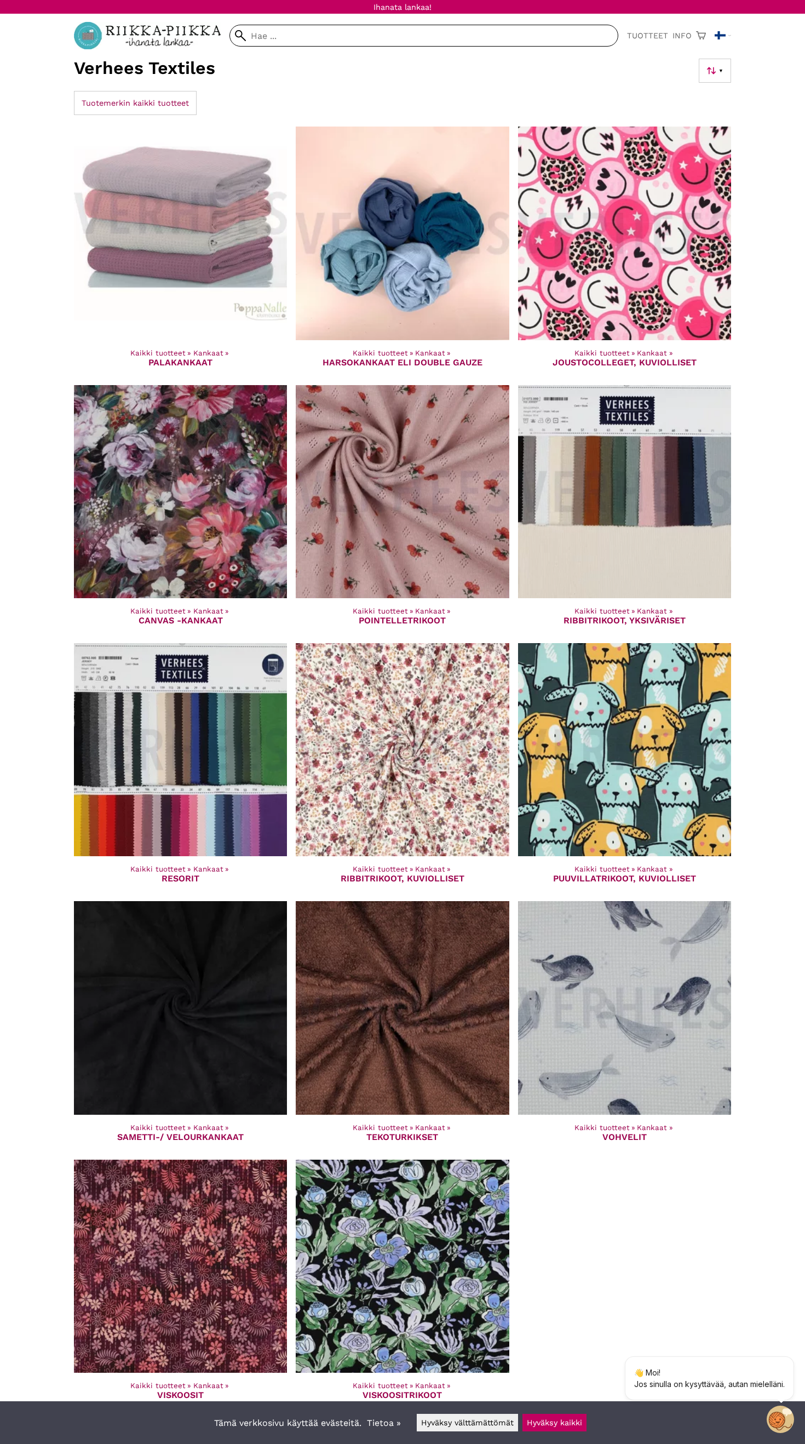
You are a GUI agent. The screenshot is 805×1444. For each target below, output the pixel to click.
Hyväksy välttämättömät (467, 1422)
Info (682, 35)
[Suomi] (723, 36)
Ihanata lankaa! (402, 7)
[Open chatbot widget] (780, 1419)
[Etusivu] (151, 46)
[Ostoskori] (701, 36)
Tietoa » (384, 1423)
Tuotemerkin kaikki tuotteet (135, 103)
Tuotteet (647, 35)
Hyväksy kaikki (554, 1422)
